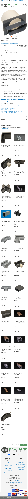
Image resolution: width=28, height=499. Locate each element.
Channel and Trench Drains (8, 466)
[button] (11, 37)
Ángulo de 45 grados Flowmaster (6, 247)
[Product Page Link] (6, 144)
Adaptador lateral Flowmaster (20, 272)
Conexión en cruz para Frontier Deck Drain (6, 197)
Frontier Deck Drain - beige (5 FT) (19, 374)
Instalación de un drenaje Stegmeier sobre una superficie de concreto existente (11, 111)
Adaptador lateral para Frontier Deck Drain (6, 172)
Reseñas (3, 119)
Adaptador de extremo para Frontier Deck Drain (19, 223)
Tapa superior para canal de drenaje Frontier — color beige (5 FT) (6, 399)
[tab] (14, 55)
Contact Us (20, 460)
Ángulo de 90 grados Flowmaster (20, 247)
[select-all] (4, 128)
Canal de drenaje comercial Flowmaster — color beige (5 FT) (6, 348)
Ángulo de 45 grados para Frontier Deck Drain (5, 426)
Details (2, 55)
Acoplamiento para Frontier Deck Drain (5, 222)
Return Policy (21, 469)
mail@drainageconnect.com (17, 0)
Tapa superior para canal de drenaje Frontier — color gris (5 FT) (19, 399)
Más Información (5, 116)
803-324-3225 (5, 0)
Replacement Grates (8, 472)
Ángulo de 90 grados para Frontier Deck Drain (5, 147)
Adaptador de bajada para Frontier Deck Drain (19, 147)
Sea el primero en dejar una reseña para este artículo (10, 43)
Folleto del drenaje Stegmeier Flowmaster (10, 109)
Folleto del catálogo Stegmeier (8, 108)
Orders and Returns (20, 464)
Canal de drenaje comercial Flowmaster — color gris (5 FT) (19, 348)
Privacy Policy (21, 467)
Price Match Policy (21, 466)
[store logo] (10, 5)
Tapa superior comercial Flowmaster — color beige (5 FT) (20, 323)
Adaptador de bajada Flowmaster (6, 272)
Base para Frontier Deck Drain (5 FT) (20, 197)
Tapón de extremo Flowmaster (5, 322)
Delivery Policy (21, 462)
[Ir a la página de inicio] (14, 452)
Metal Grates (8, 468)
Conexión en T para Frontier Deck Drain (20, 171)
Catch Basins (8, 464)
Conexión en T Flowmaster (5, 296)
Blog (8, 462)
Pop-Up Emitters (8, 470)
